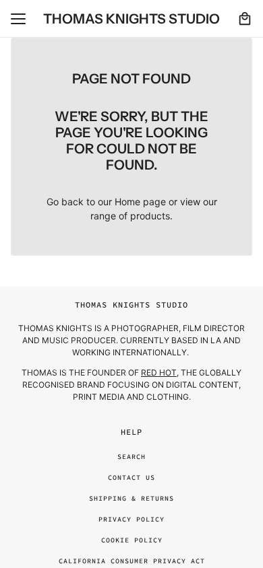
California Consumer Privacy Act (132, 561)
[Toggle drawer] (18, 18)
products (150, 215)
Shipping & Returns (131, 498)
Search (131, 456)
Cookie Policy (132, 540)
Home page (140, 201)
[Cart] (244, 18)
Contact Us (131, 477)
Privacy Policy (131, 519)
